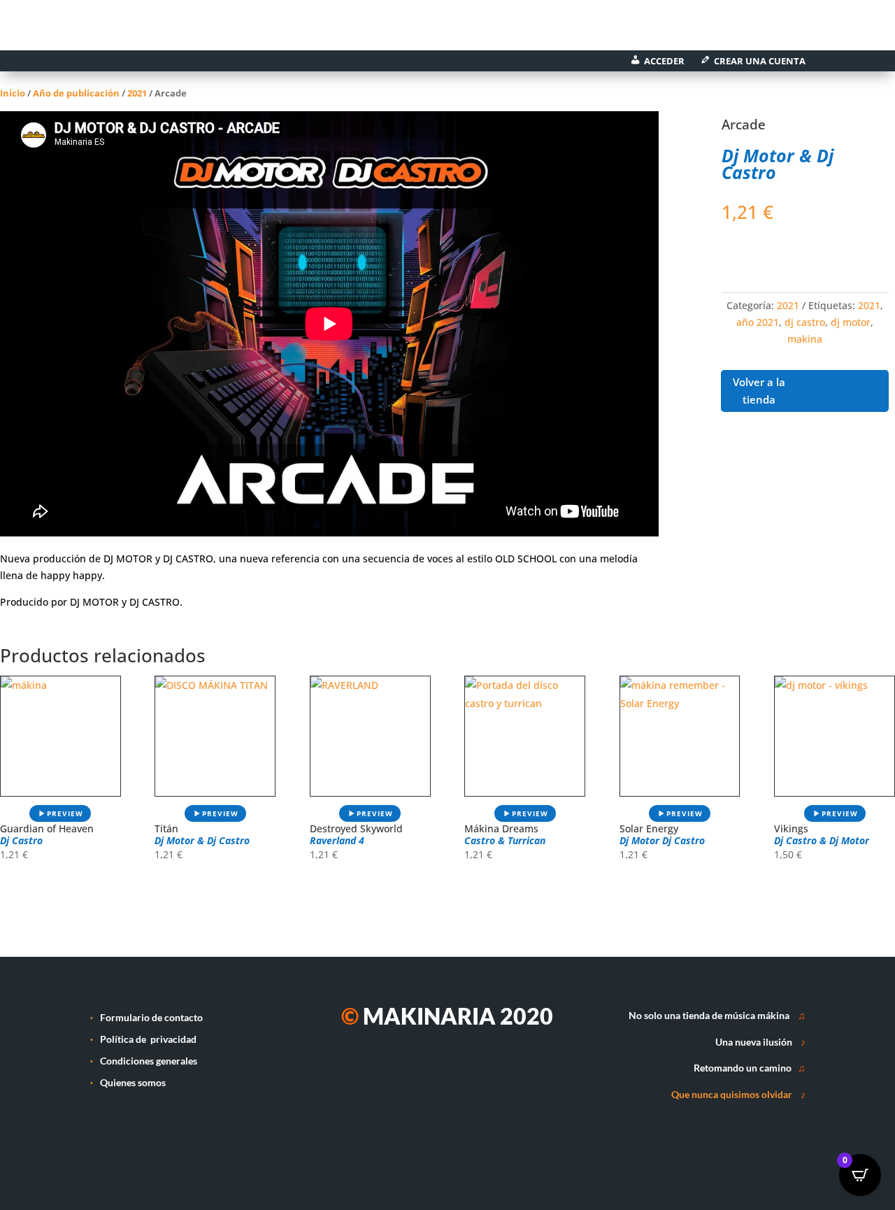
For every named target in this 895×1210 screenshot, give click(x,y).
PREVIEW (65, 813)
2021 (137, 93)
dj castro (805, 322)
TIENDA (255, 30)
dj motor (851, 322)
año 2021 (757, 322)
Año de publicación (76, 93)
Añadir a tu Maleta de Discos (791, 256)
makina (804, 339)
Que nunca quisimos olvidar (731, 1094)
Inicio (12, 93)
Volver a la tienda (759, 391)
